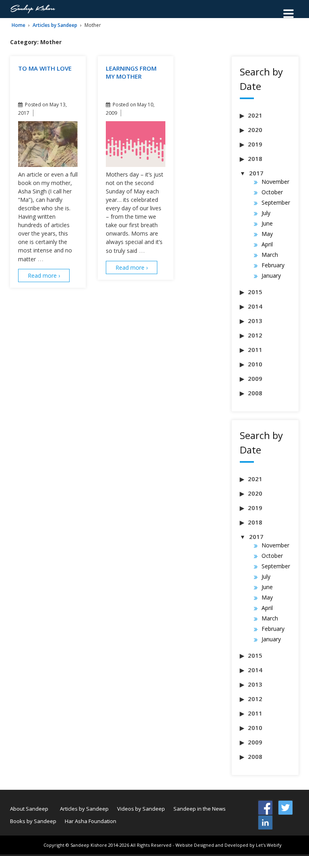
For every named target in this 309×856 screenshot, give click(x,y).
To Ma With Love (45, 68)
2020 (255, 130)
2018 (255, 159)
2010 (255, 364)
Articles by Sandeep (55, 25)
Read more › (44, 275)
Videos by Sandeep (141, 808)
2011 (255, 350)
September (276, 202)
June (267, 223)
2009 (255, 378)
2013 (255, 321)
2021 (255, 115)
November (275, 181)
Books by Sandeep (33, 821)
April (267, 244)
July (266, 213)
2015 (255, 292)
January (271, 275)
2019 (255, 144)
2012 (255, 335)
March (270, 254)
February (273, 265)
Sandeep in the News (199, 808)
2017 (256, 173)
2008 (255, 393)
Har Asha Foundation (90, 821)
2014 (255, 306)
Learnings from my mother (131, 72)
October (272, 192)
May (267, 234)
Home (18, 25)
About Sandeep (29, 808)
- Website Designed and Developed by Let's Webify (227, 845)
